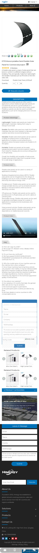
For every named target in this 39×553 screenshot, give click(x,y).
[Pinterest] (16, 538)
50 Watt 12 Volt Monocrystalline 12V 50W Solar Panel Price (21, 366)
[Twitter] (9, 538)
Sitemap (14, 544)
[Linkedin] (6, 538)
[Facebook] (3, 538)
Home (6, 6)
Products (19, 6)
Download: (5, 80)
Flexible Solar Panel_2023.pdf (22, 80)
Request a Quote (17, 91)
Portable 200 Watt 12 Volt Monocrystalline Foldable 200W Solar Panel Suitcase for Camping (6, 366)
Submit (20, 346)
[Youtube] (13, 538)
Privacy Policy (23, 544)
